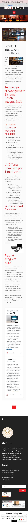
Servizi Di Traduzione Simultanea (12, 49)
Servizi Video (6, 479)
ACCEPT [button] (14, 520)
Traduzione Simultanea (8, 472)
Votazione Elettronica (8, 477)
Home (3, 21)
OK (16, 5)
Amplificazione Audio (8, 475)
